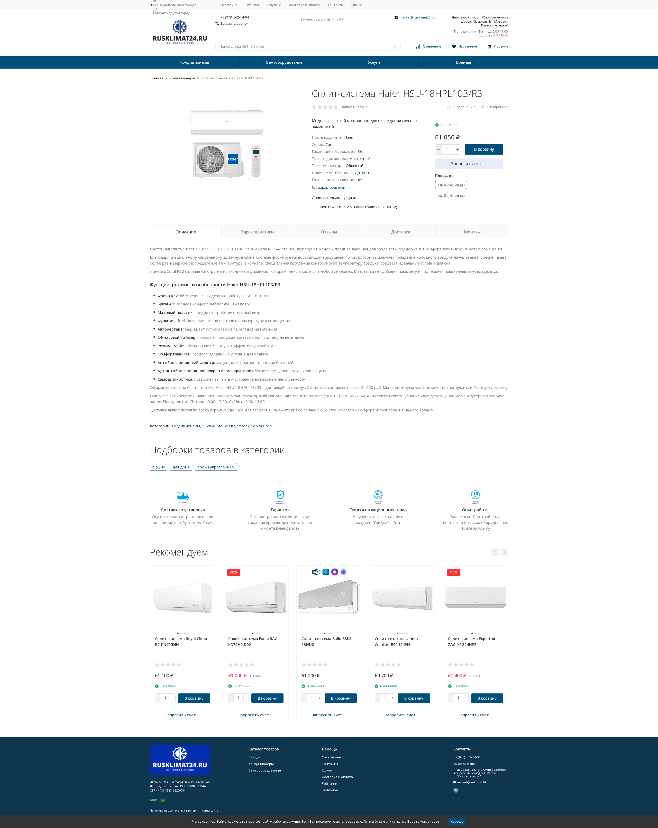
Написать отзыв (354, 107)
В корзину (484, 149)
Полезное (330, 790)
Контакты (335, 5)
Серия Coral (261, 425)
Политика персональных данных (173, 810)
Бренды (463, 62)
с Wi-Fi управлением (215, 466)
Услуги (374, 62)
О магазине (228, 5)
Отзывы (252, 5)
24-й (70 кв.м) (451, 195)
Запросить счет (467, 163)
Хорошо (457, 821)
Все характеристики (328, 187)
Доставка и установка (182, 510)
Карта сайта (210, 810)
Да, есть (362, 172)
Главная (156, 78)
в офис (158, 466)
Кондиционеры (194, 62)
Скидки (254, 757)
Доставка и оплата (304, 5)
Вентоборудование (284, 62)
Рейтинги (329, 783)
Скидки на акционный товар (378, 510)
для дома (181, 466)
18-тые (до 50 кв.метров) (225, 425)
